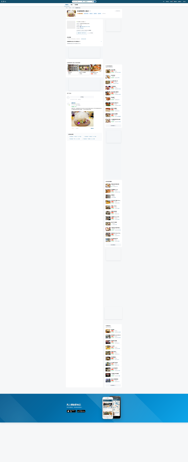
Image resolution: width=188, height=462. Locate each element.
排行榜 (184, 1)
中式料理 (73, 7)
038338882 (82, 28)
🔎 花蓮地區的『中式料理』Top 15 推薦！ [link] (75, 136)
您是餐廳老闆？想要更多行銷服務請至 (84, 30)
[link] (118, 72)
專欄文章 (175, 1)
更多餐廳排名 (113, 125)
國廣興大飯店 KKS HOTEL (85, 26)
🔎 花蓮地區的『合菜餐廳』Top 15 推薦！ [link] (90, 136)
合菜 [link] (91, 13)
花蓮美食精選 (80, 13)
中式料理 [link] (86, 13)
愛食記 (67, 7)
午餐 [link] (99, 13)
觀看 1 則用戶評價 (82, 32)
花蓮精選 (70, 7)
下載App (171, 1)
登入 (163, 1)
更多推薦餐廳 (113, 244)
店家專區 (179, 1)
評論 (71, 4)
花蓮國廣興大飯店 (83, 11)
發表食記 (167, 1)
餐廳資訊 (66, 4)
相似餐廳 (76, 4)
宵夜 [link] (95, 13)
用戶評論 (69, 93)
